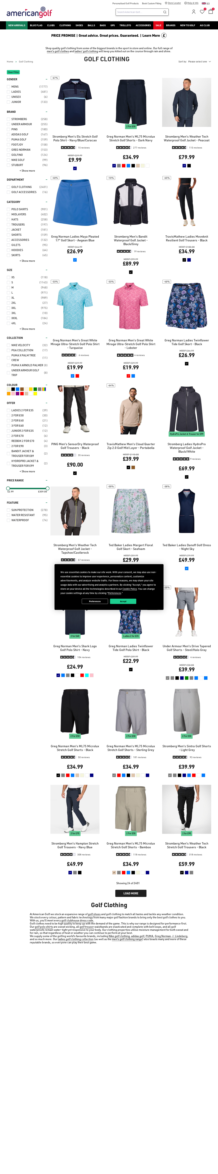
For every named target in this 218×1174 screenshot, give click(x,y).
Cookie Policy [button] (129, 588)
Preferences (95, 601)
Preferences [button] (114, 592)
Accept (123, 601)
